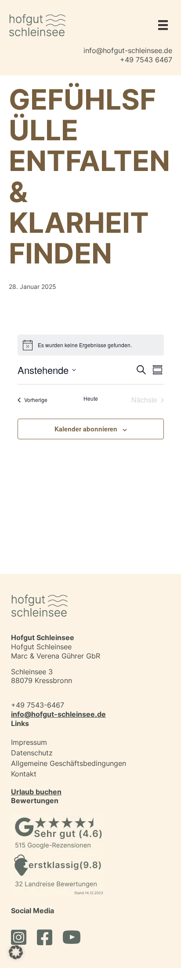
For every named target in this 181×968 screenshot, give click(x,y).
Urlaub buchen (36, 791)
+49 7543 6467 (146, 59)
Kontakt (23, 773)
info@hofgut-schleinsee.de (127, 50)
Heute (90, 398)
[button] (16, 952)
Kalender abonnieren (85, 429)
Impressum (29, 742)
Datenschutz (32, 752)
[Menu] (160, 25)
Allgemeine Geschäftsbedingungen (68, 763)
